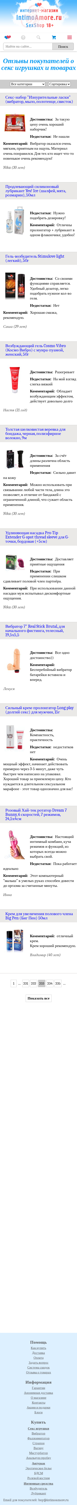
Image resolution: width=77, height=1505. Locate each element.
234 (49, 983)
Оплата (39, 1358)
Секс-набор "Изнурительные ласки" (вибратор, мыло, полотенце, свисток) (39, 99)
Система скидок (38, 1367)
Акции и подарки (38, 1407)
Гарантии (38, 1388)
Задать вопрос (39, 1362)
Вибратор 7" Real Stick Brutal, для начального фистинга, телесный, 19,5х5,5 (35, 630)
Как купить (38, 1348)
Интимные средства (38, 1483)
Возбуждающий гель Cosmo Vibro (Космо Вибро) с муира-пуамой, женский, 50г (35, 350)
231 (25, 983)
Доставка (38, 1353)
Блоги (38, 1412)
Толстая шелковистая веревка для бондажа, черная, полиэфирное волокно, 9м (35, 433)
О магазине (38, 1398)
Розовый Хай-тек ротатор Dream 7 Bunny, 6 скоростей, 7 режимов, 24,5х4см (36, 814)
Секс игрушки (38, 1428)
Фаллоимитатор (38, 1438)
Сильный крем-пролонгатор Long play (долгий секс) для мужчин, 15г (39, 709)
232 (33, 983)
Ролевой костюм (38, 1478)
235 (58, 983)
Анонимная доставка (38, 1393)
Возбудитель (38, 1488)
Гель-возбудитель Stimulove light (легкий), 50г (34, 258)
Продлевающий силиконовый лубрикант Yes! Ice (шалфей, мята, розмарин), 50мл (35, 190)
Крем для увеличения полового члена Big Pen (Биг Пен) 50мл (39, 915)
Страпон (38, 1443)
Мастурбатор (38, 1453)
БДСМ (38, 1473)
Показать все (39, 998)
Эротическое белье (38, 1468)
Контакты (38, 1402)
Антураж (38, 1463)
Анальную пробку (38, 1458)
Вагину (39, 1448)
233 (41, 983)
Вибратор (38, 1433)
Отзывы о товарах (38, 1372)
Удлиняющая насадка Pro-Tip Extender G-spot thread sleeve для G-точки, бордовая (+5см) (37, 537)
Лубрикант (38, 1493)
